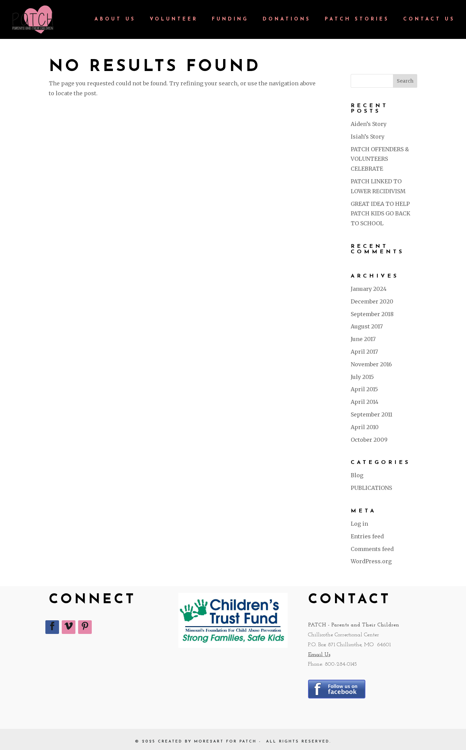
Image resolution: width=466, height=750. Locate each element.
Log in (359, 523)
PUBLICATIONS (371, 487)
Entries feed (367, 536)
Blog (357, 475)
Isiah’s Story (367, 136)
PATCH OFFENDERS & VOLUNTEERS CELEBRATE (380, 159)
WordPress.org (371, 561)
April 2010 (365, 427)
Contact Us (429, 19)
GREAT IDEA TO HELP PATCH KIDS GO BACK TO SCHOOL (380, 213)
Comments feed (372, 549)
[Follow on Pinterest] (85, 627)
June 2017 (363, 339)
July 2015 (362, 376)
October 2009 (369, 439)
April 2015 (364, 389)
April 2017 (364, 351)
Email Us (319, 654)
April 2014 (364, 401)
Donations (287, 19)
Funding (230, 19)
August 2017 (367, 326)
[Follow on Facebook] (52, 627)
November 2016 (371, 364)
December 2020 (372, 301)
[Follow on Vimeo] (68, 627)
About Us (115, 19)
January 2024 (369, 288)
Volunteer (174, 19)
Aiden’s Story (369, 124)
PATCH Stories (357, 19)
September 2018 (372, 314)
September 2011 (371, 414)
